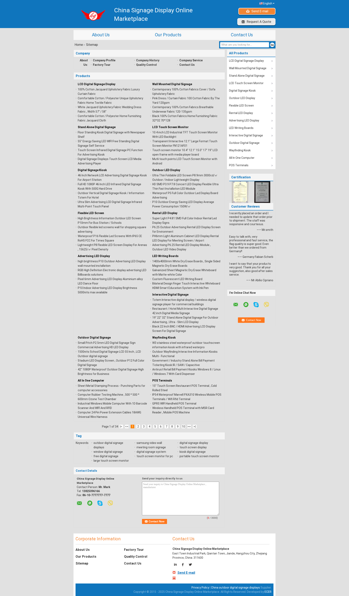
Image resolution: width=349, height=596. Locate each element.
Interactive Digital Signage (170, 294)
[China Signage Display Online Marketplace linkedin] (176, 565)
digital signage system (151, 451)
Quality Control (146, 64)
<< (126, 426)
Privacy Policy (200, 587)
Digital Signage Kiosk (92, 170)
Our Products (168, 34)
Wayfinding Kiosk (164, 337)
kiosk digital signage (193, 451)
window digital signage (108, 451)
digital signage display (194, 442)
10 (183, 426)
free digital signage (106, 456)
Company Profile (104, 60)
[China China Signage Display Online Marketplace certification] (240, 191)
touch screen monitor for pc (155, 456)
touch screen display (193, 447)
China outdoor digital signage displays (235, 587)
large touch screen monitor (111, 460)
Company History (147, 60)
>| (194, 426)
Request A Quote (259, 22)
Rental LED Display (164, 213)
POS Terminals (162, 380)
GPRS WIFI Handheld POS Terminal (174, 403)
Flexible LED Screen (91, 213)
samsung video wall (149, 442)
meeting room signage (151, 447)
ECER (268, 591)
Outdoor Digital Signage (94, 337)
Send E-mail (259, 11)
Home (79, 45)
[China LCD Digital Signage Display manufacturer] (92, 15)
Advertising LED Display (94, 256)
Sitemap (82, 563)
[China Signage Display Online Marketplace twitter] (190, 565)
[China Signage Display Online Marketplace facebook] (183, 565)
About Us (101, 34)
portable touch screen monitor (199, 456)
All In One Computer (91, 380)
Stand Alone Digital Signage (97, 127)
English (267, 3)
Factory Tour (101, 64)
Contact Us (242, 34)
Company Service (191, 60)
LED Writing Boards (165, 256)
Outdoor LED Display (166, 170)
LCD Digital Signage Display (96, 84)
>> (189, 426)
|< (121, 426)
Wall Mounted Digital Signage (172, 84)
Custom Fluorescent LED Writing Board (177, 279)
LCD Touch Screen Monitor (170, 127)
